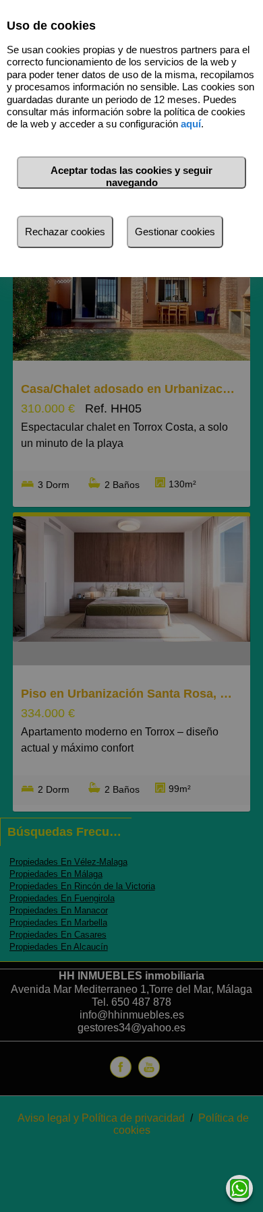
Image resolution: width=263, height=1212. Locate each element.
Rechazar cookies (65, 231)
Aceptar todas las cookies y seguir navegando (131, 176)
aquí (191, 123)
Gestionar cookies (175, 231)
